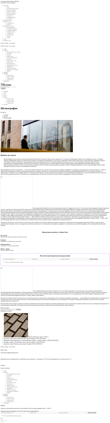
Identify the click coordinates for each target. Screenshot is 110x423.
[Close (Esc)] (1, 420)
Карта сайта (4, 350)
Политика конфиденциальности (9, 352)
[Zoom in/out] (6, 420)
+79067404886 (6, 85)
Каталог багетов (5, 368)
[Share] (3, 420)
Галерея (3, 365)
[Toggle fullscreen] (4, 420)
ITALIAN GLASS (8, 43)
